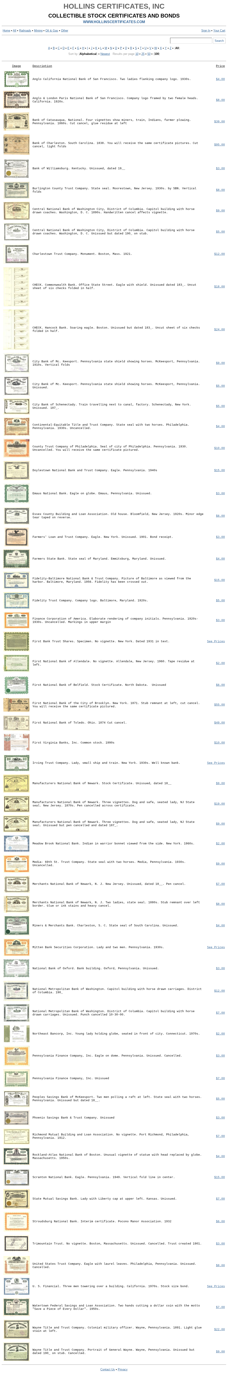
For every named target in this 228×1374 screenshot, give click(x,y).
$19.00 (219, 804)
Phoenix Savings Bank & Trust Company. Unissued (73, 1117)
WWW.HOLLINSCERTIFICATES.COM (114, 22)
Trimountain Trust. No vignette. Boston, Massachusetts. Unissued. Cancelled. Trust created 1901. (117, 1243)
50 (149, 54)
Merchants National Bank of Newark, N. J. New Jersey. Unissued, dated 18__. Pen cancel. (109, 884)
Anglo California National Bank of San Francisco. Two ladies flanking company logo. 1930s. (112, 79)
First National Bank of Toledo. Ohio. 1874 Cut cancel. (80, 722)
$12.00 (219, 254)
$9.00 (220, 210)
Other (64, 30)
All (14, 30)
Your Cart (219, 30)
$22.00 (219, 1329)
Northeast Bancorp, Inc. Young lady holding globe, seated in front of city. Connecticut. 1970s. (116, 1033)
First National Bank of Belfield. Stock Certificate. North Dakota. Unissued (99, 685)
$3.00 (220, 168)
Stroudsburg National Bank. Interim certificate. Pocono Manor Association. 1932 (102, 1221)
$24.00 (219, 329)
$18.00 (219, 286)
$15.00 (219, 470)
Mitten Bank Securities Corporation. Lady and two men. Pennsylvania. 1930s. (98, 947)
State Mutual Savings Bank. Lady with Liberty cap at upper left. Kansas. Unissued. (105, 1199)
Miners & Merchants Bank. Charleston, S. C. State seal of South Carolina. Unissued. (106, 925)
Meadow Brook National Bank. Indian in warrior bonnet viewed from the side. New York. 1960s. (114, 843)
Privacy (123, 1369)
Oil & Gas (51, 30)
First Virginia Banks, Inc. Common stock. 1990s (73, 742)
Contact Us (107, 1369)
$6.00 (220, 516)
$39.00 (219, 121)
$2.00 (220, 663)
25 (143, 54)
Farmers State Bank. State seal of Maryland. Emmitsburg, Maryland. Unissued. (99, 558)
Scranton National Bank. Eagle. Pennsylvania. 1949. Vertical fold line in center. (104, 1177)
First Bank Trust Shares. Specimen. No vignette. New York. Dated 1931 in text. (101, 641)
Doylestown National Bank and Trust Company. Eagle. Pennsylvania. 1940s (95, 470)
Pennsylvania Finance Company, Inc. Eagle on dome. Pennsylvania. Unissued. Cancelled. (107, 1055)
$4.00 (220, 79)
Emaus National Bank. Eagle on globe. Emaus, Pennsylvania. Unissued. (92, 493)
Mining (38, 30)
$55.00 (219, 704)
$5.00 (220, 231)
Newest (105, 54)
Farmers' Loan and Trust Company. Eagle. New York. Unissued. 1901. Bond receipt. (103, 537)
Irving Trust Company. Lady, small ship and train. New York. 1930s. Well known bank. (106, 763)
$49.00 (219, 722)
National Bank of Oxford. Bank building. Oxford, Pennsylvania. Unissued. (96, 968)
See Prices (216, 641)
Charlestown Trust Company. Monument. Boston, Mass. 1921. (82, 254)
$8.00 (220, 100)
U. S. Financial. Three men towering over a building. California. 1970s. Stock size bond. (111, 1286)
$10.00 (219, 448)
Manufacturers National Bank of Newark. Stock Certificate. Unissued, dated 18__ (102, 783)
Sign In (205, 30)
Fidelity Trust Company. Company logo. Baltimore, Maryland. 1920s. (90, 600)
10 (136, 54)
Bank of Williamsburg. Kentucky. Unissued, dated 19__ (79, 168)
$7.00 (220, 884)
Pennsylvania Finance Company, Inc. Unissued (71, 1078)
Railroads (25, 30)
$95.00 (219, 144)
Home (6, 30)
